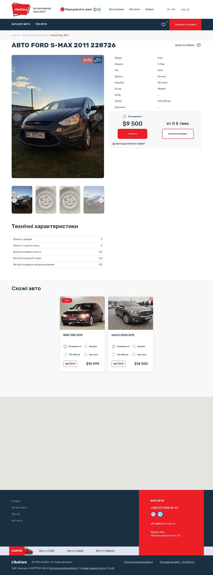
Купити (132, 134)
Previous (17, 117)
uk (168, 9)
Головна (16, 501)
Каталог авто (21, 24)
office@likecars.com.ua (163, 523)
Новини (149, 9)
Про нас (16, 514)
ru (173, 9)
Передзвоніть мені (78, 9)
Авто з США (46, 550)
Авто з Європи (105, 550)
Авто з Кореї (75, 550)
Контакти (134, 9)
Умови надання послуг (94, 568)
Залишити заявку (185, 24)
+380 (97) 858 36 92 (164, 507)
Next (98, 117)
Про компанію (116, 9)
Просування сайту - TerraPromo (177, 562)
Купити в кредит (178, 134)
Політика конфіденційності (138, 562)
